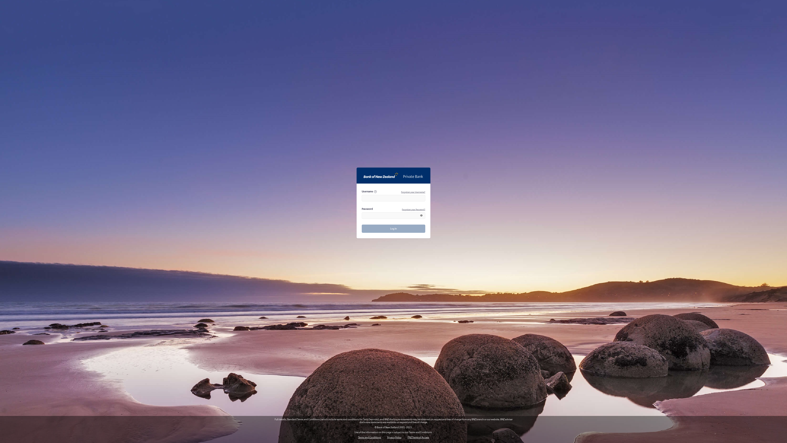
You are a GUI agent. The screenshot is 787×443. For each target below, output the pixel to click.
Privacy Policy (394, 437)
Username (367, 191)
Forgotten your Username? (413, 192)
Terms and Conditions (369, 437)
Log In (393, 228)
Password (367, 208)
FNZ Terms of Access (418, 437)
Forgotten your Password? (413, 209)
